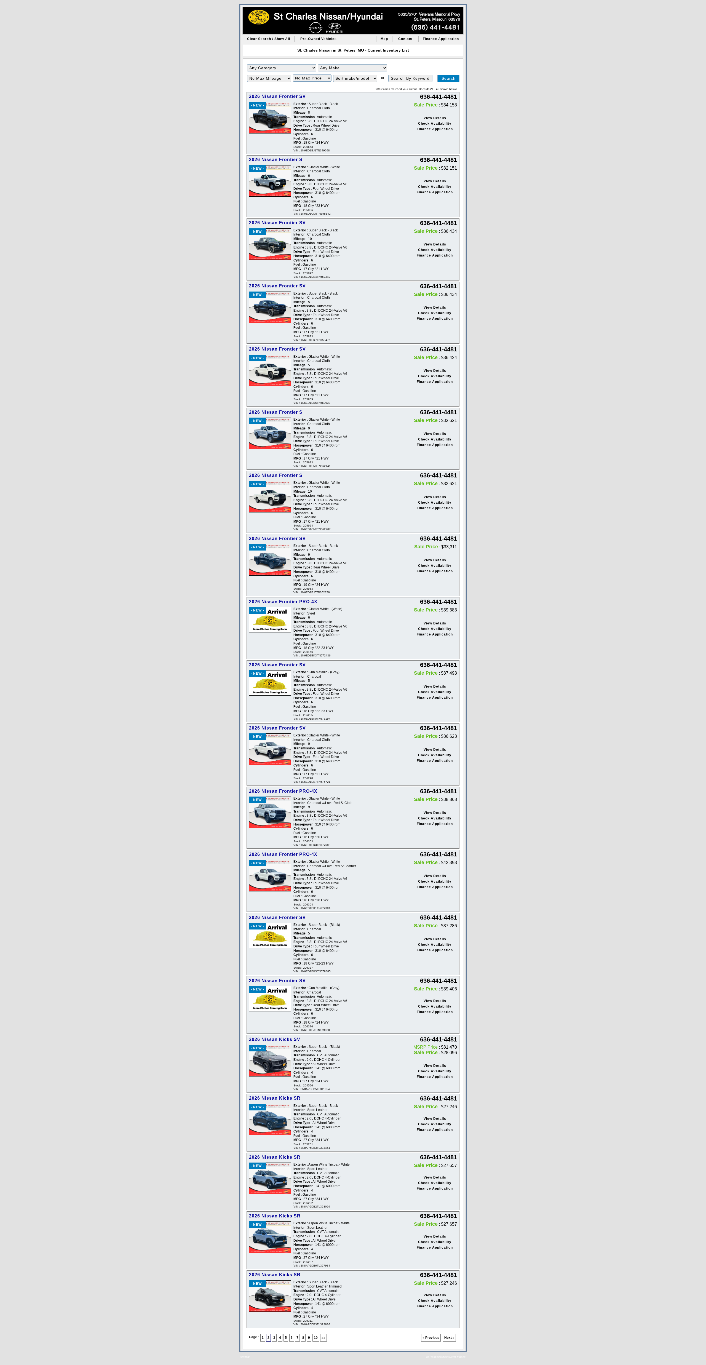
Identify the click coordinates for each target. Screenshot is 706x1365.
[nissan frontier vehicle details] (269, 118)
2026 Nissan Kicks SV (274, 1039)
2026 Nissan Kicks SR (275, 1098)
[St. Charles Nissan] (353, 20)
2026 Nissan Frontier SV (277, 96)
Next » (449, 1338)
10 (316, 1338)
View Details (435, 118)
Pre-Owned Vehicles (318, 39)
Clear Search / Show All (268, 39)
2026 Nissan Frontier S (276, 159)
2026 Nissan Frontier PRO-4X (283, 601)
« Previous (430, 1338)
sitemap (245, 1356)
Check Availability (434, 123)
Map (384, 39)
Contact (405, 39)
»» (323, 1338)
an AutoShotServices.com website (446, 1356)
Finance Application (441, 39)
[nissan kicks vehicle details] (269, 1060)
